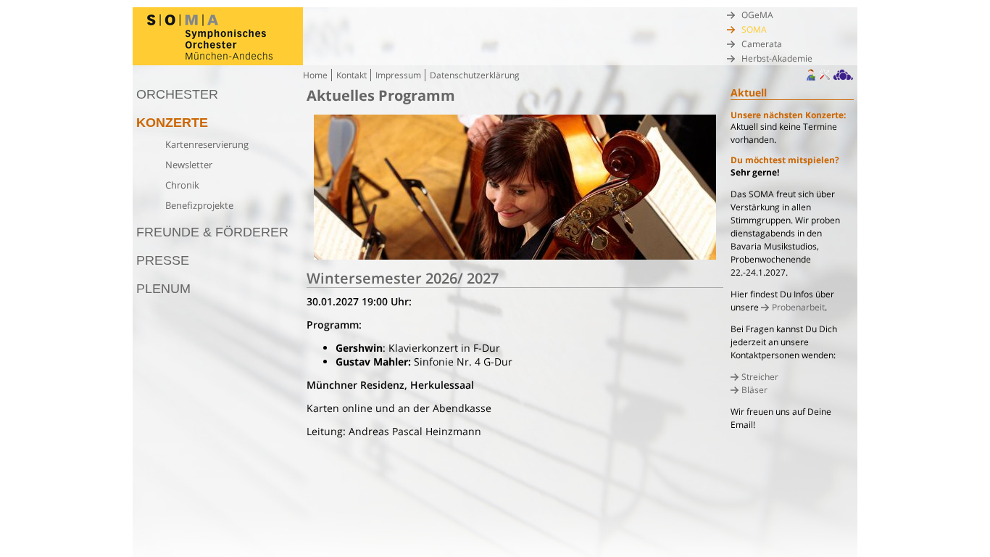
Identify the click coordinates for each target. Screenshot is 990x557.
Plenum (163, 288)
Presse (162, 260)
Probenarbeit (798, 307)
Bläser (754, 390)
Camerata (761, 44)
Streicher (759, 377)
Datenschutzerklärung (475, 75)
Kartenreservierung (207, 144)
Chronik (182, 184)
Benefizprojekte (199, 205)
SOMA (754, 29)
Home (315, 75)
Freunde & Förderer (212, 232)
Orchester (177, 94)
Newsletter (188, 164)
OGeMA (757, 15)
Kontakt (351, 75)
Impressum (398, 75)
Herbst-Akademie (776, 58)
